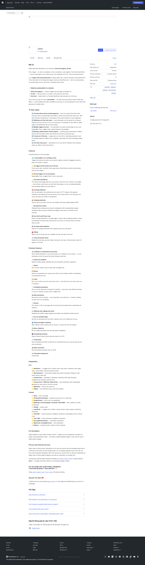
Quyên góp (90, 547)
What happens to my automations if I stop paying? (43, 499)
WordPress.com (118, 542)
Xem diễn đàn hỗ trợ (95, 123)
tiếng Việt (22, 556)
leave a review (51, 481)
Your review (93, 110)
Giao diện (35, 545)
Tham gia (89, 542)
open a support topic (38, 472)
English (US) (113, 83)
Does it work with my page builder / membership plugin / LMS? (46, 513)
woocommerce (112, 90)
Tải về (100, 50)
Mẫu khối (35, 550)
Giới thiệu (8, 542)
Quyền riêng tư (10, 550)
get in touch (49, 472)
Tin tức (8, 545)
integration (113, 87)
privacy (70, 458)
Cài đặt (48, 58)
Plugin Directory (10, 7)
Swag (89, 550)
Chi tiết (32, 58)
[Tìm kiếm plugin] (22, 12)
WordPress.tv (64, 550)
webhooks (105, 90)
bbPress (116, 547)
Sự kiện (88, 545)
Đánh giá (40, 58)
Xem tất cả (113, 110)
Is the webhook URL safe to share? (39, 509)
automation (107, 87)
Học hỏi (62, 542)
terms (66, 458)
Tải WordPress (138, 2)
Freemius (61, 458)
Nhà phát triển (58, 58)
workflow (114, 93)
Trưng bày (35, 542)
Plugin (34, 547)
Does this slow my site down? (37, 494)
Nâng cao (92, 97)
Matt (115, 545)
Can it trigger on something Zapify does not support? (43, 504)
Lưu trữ (8, 547)
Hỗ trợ (114, 58)
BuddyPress (117, 550)
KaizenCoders (43, 51)
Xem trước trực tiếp (110, 50)
